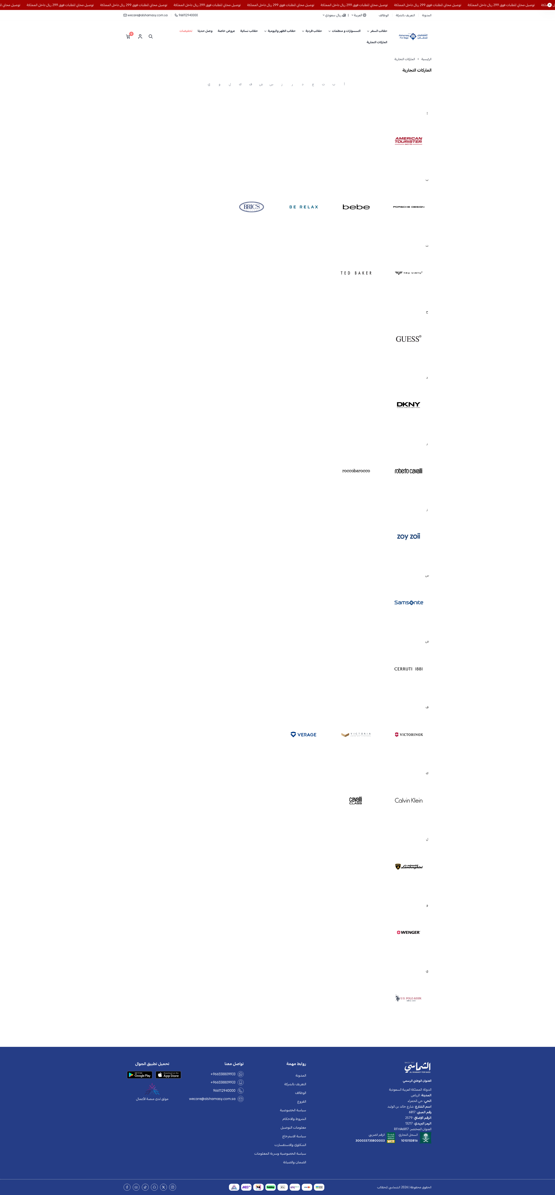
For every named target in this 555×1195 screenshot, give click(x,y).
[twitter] (163, 1187)
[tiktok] (145, 1187)
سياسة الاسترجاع (294, 1136)
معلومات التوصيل (293, 1127)
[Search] (149, 36)
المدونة (426, 15)
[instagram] (172, 1187)
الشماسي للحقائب (388, 1187)
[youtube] (136, 1187)
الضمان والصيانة (294, 1162)
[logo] (371, 1068)
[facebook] (127, 1187)
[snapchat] (154, 1187)
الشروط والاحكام (294, 1119)
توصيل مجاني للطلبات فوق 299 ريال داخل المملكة (515, 5)
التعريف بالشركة (405, 15)
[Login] (140, 36)
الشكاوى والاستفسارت (290, 1145)
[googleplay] (139, 1075)
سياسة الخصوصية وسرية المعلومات (280, 1153)
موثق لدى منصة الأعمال (152, 1099)
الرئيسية (426, 59)
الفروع (301, 1101)
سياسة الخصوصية (293, 1110)
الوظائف (384, 15)
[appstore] (168, 1075)
